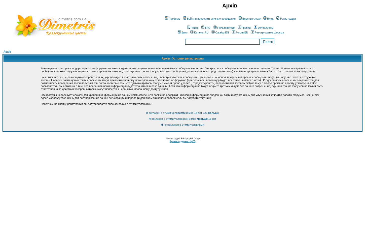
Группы (246, 27)
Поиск (194, 27)
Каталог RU (201, 32)
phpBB (180, 138)
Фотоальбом (265, 27)
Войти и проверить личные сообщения (211, 18)
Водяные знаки (251, 18)
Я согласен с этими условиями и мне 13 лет (182, 118)
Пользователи (226, 27)
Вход (270, 18)
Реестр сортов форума (269, 32)
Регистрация (288, 18)
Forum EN (242, 32)
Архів (7, 51)
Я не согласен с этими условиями (182, 124)
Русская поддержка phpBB (182, 141)
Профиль (174, 18)
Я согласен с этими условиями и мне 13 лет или (182, 112)
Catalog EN (222, 32)
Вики (184, 32)
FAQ (208, 27)
